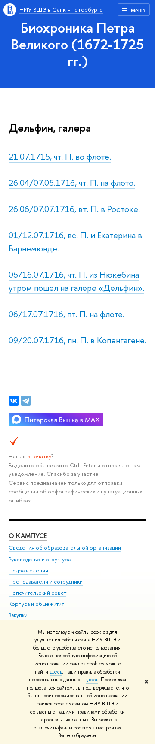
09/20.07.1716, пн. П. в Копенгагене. (77, 340)
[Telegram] (26, 401)
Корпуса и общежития (37, 604)
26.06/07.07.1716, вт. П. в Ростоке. (74, 209)
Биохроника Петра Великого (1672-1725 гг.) (77, 44)
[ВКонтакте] (14, 401)
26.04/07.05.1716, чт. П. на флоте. (72, 182)
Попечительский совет (37, 592)
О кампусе (28, 535)
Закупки (18, 615)
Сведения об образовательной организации (65, 547)
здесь (56, 671)
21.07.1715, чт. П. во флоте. (60, 156)
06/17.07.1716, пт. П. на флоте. (66, 314)
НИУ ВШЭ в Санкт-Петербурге (61, 9)
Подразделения (28, 570)
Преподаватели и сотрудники (46, 581)
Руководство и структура (40, 559)
